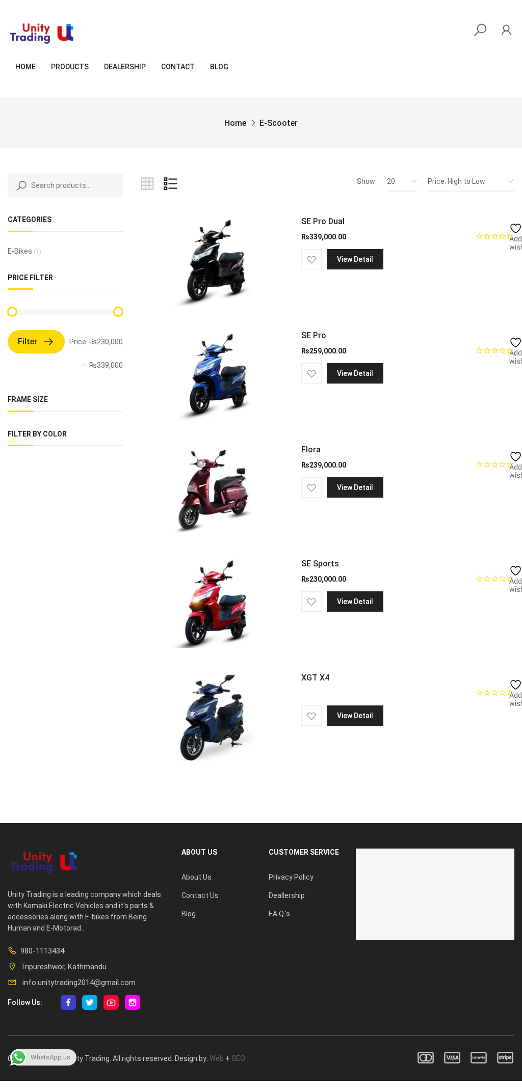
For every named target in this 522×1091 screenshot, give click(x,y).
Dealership (125, 67)
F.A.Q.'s (279, 914)
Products (70, 67)
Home (25, 67)
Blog (219, 67)
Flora (311, 449)
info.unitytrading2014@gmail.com (78, 982)
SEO (238, 1058)
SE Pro (313, 335)
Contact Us (200, 895)
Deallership (287, 895)
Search (19, 185)
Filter (27, 341)
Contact (178, 67)
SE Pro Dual (323, 221)
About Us (196, 877)
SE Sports (320, 563)
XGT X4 (315, 678)
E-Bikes (20, 251)
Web (217, 1058)
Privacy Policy (291, 877)
